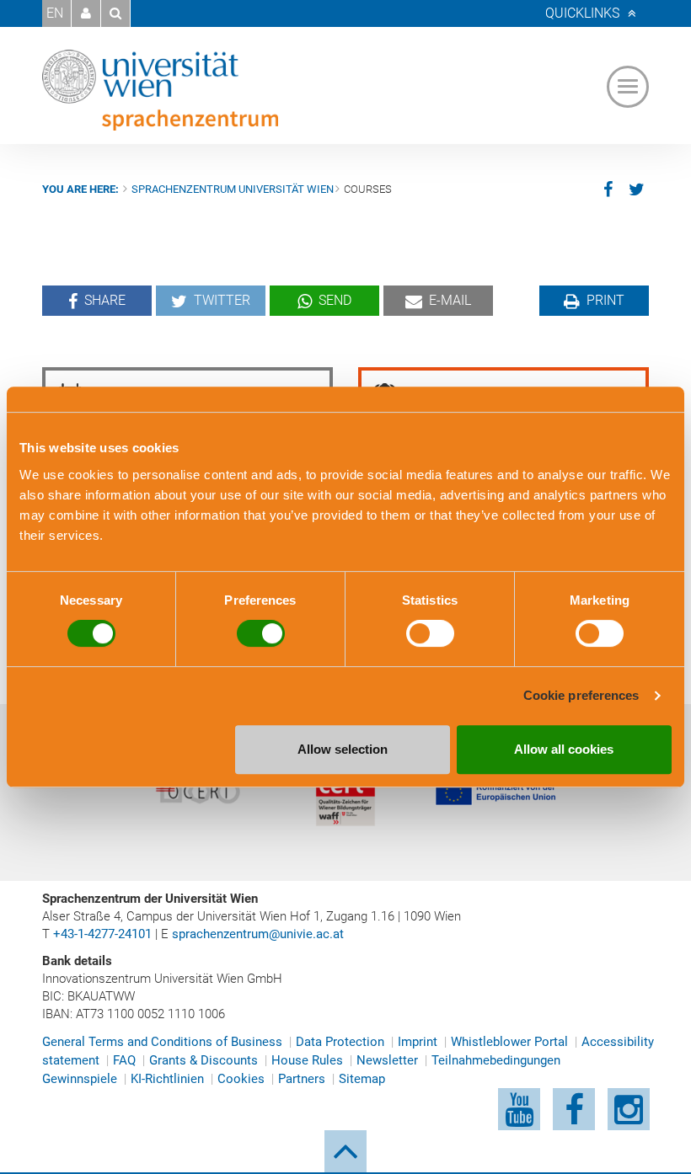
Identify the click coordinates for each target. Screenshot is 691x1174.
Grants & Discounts (203, 1060)
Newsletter (387, 1060)
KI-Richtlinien (167, 1078)
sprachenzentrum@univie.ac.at (258, 934)
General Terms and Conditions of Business (162, 1041)
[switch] (261, 633)
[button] (86, 13)
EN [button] (54, 13)
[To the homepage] (160, 90)
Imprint (417, 1041)
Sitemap (362, 1078)
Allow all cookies (563, 749)
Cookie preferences (581, 695)
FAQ (124, 1060)
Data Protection (340, 1041)
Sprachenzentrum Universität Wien (232, 189)
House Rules (307, 1060)
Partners (301, 1078)
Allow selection (342, 749)
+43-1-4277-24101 (102, 934)
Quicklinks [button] (582, 13)
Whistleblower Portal (509, 1041)
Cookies (241, 1078)
